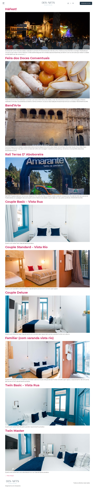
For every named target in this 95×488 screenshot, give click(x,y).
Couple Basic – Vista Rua (24, 201)
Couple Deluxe (16, 292)
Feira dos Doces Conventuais (27, 58)
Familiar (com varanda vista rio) (29, 338)
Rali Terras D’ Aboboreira (24, 154)
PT (68, 3)
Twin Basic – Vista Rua (22, 385)
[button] (3, 3)
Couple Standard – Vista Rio (26, 247)
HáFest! (11, 9)
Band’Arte (13, 105)
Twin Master (14, 431)
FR (73, 3)
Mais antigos (9, 475)
